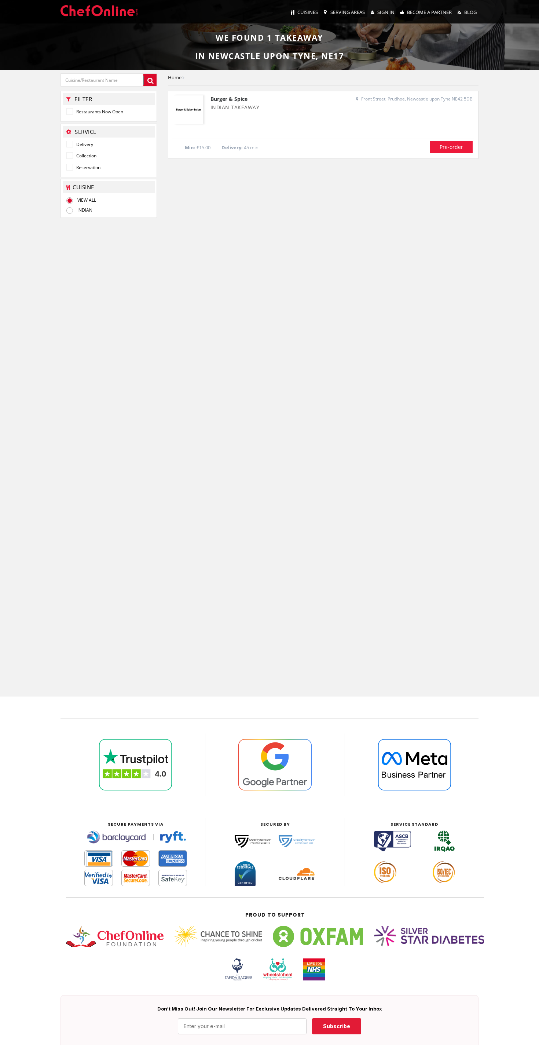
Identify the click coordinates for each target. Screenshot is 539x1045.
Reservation (87, 167)
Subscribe (336, 1026)
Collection (85, 156)
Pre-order (451, 146)
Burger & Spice (228, 98)
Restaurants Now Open (99, 112)
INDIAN (84, 210)
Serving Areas (347, 12)
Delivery (84, 144)
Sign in (386, 12)
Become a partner (429, 12)
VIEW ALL (86, 200)
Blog (470, 12)
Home (175, 77)
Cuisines (307, 12)
